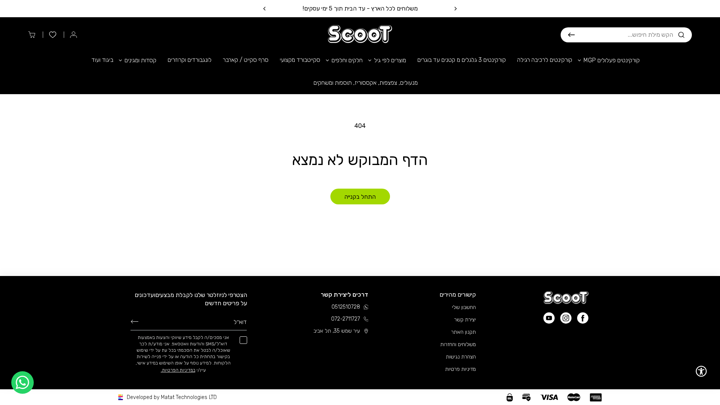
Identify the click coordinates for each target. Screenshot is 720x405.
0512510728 (346, 307)
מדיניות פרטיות (460, 369)
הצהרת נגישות (461, 357)
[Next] (265, 8)
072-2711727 (345, 319)
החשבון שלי (464, 307)
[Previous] (455, 8)
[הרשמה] (134, 321)
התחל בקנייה (360, 196)
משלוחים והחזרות (458, 344)
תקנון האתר (463, 332)
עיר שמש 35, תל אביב (337, 331)
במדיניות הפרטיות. (178, 370)
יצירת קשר (465, 319)
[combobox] (624, 34)
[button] (626, 34)
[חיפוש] (571, 34)
